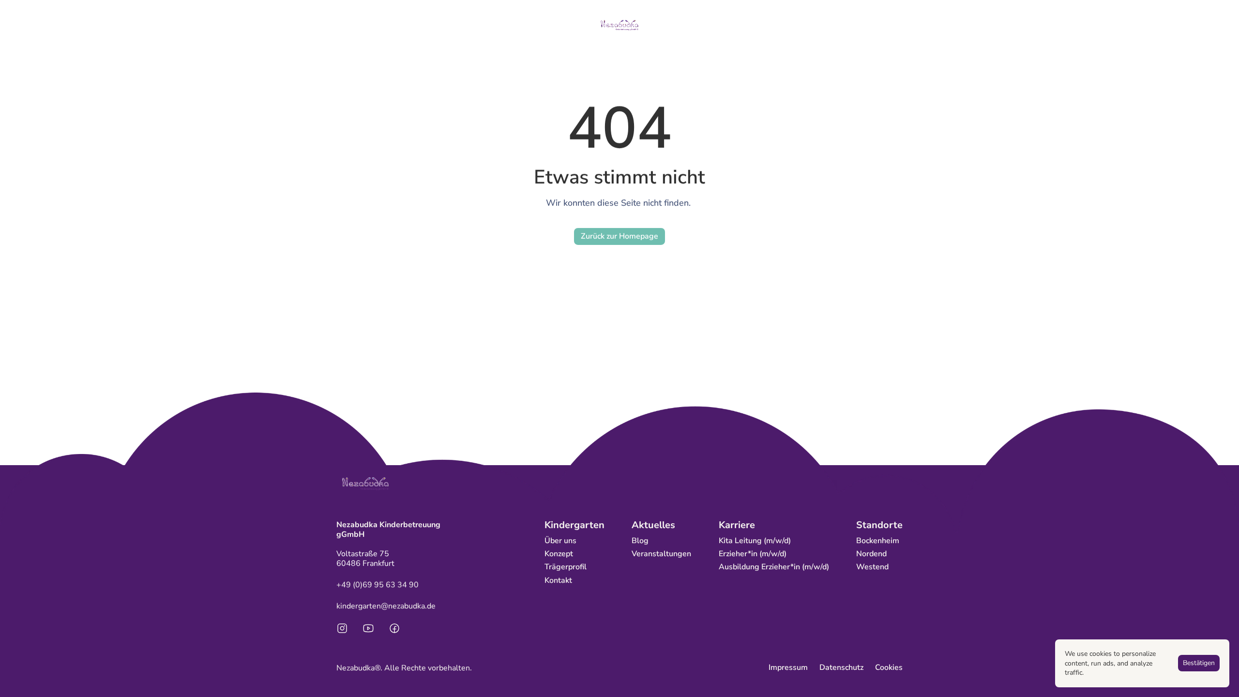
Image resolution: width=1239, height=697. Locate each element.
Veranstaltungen (661, 553)
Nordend (871, 553)
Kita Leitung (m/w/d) (755, 540)
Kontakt (558, 580)
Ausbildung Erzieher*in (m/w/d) (774, 566)
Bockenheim (877, 540)
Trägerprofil (565, 566)
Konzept (558, 553)
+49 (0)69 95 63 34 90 (377, 584)
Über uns (560, 540)
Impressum (788, 667)
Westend (872, 566)
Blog (640, 540)
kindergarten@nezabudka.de (386, 606)
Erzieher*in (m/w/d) (752, 553)
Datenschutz (841, 667)
